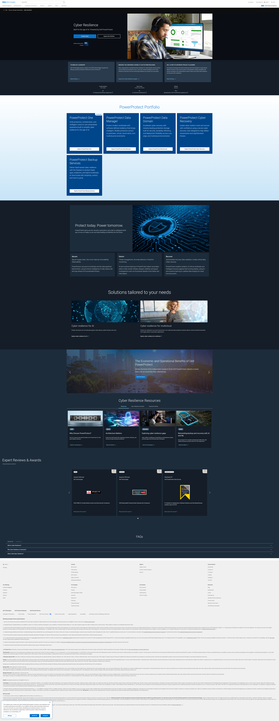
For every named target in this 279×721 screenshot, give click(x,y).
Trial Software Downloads (213, 605)
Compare (81, 45)
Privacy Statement (32, 614)
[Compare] (86, 43)
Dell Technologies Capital (76, 592)
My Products (74, 574)
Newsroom (73, 597)
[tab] (124, 406)
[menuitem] (18, 6)
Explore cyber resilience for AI (79, 336)
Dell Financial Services (35, 610)
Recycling (73, 600)
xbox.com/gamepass (133, 649)
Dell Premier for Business (271, 5)
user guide (34, 637)
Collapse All (18, 541)
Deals (4, 597)
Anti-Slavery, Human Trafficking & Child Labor (99, 614)
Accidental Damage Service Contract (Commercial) (190, 632)
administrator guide (67, 637)
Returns (141, 572)
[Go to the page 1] (133, 390)
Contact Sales (85, 36)
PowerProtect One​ (81, 117)
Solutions (5, 592)
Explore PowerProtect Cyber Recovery (195, 149)
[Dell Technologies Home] (9, 2)
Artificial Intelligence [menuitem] (6, 5)
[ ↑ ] (215, 629)
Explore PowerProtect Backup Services (84, 191)
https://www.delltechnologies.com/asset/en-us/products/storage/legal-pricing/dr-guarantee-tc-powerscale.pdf (86, 642)
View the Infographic (147, 445)
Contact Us (210, 569)
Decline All (34, 715)
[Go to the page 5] (145, 390)
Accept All (45, 715)
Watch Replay (140, 376)
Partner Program (143, 595)
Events (209, 592)
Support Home (143, 567)
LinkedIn (210, 574)
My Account (74, 567)
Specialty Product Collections (214, 597)
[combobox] (43, 2)
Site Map (5, 567)
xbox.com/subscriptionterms (58, 649)
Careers (73, 590)
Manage (10, 715)
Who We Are (74, 587)
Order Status (74, 569)
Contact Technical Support (145, 569)
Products (5, 590)
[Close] (49, 702)
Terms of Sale (21, 614)
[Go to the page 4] (142, 390)
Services (5, 595)
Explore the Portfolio (109, 36)
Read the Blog (74, 79)
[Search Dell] (64, 2)
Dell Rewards (211, 590)
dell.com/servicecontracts (209, 629)
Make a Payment (75, 577)
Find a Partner (143, 587)
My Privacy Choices (44, 614)
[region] (139, 548)
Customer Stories (75, 605)
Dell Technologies (7, 610)
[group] (105, 320)
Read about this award (79, 511)
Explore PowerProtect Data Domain (158, 149)
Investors (73, 595)
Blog (209, 587)
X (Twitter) (210, 572)
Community (210, 567)
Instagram (210, 577)
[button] (252, 2)
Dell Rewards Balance (76, 580)
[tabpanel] (139, 429)
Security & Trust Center (213, 603)
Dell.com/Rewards (176, 704)
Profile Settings (74, 572)
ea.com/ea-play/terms (144, 649)
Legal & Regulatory (72, 614)
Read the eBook (110, 445)
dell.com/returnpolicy (90, 621)
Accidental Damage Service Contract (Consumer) (154, 632)
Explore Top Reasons (75, 445)
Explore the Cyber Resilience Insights (128, 79)
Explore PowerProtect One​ (84, 149)
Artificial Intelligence (7, 587)
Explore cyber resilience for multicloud (150, 336)
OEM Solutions (143, 592)
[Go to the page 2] (136, 390)
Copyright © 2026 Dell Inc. (9, 614)
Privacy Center (211, 600)
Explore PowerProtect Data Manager (121, 149)
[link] (259, 2)
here (91, 653)
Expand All (10, 541)
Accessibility (83, 614)
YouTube (210, 580)
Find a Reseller (143, 590)
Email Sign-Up (211, 595)
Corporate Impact (75, 603)
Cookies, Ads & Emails (60, 614)
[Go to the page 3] (139, 390)
